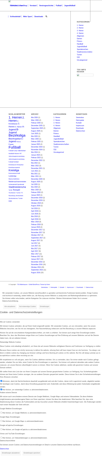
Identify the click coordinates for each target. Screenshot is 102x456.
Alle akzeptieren (9, 306)
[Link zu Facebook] (9, 27)
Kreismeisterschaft (14, 173)
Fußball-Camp (13, 150)
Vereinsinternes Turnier (16, 198)
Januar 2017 (35, 259)
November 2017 (36, 232)
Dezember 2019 (36, 198)
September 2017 (37, 238)
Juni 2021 (34, 171)
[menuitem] (13, 5)
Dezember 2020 (36, 179)
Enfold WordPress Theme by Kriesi (39, 284)
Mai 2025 (34, 136)
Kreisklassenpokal (14, 167)
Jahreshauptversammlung (16, 156)
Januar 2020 (35, 195)
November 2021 (36, 168)
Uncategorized (82, 60)
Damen (79, 38)
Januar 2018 (35, 227)
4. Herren (80, 33)
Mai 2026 (34, 117)
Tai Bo (10, 190)
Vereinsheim (19, 195)
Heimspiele (80, 120)
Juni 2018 (34, 214)
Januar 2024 (35, 155)
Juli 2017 (34, 243)
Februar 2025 (36, 141)
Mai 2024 (34, 152)
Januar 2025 (35, 144)
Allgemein (80, 36)
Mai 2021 (34, 174)
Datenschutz (80, 131)
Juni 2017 (34, 246)
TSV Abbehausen (22, 284)
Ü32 (78, 57)
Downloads (80, 128)
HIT (20, 153)
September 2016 (37, 270)
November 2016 (36, 264)
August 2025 (35, 131)
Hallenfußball (21, 150)
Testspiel (16, 190)
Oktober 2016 (36, 267)
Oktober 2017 (36, 235)
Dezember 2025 (36, 125)
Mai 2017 (34, 248)
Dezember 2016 (36, 262)
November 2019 (36, 200)
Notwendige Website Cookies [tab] (10, 342)
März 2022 (35, 166)
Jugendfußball (82, 46)
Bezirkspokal (15, 139)
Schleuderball (13, 184)
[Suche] (46, 16)
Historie (16, 153)
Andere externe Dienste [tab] (8, 392)
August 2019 (35, 206)
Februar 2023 (36, 157)
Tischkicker (12, 192)
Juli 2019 (34, 208)
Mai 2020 (34, 187)
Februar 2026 (36, 123)
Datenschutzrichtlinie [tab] (7, 441)
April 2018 (34, 219)
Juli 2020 (34, 184)
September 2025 (37, 128)
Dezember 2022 (36, 160)
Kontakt (79, 123)
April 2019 (34, 211)
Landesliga (12, 176)
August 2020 (35, 182)
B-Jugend (14, 131)
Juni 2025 (34, 133)
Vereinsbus (80, 117)
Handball (80, 44)
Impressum (80, 125)
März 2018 (35, 222)
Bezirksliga (17, 135)
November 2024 (36, 150)
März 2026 (35, 120)
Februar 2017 (36, 256)
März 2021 (35, 176)
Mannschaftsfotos (14, 179)
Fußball (15, 147)
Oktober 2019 (36, 203)
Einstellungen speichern (32, 453)
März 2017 (35, 254)
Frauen (11, 144)
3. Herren (80, 31)
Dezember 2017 (36, 230)
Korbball (16, 162)
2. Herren (80, 28)
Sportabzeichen (82, 49)
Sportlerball (20, 184)
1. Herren (80, 25)
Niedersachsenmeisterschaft (20, 182)
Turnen (79, 55)
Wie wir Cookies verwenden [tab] (10, 322)
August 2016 (35, 272)
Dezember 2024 (36, 147)
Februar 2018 (36, 224)
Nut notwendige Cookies (27, 306)
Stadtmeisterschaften (84, 52)
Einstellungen (44, 306)
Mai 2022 (34, 163)
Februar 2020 (36, 192)
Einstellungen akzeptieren (11, 453)
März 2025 (35, 139)
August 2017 (35, 240)
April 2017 (34, 251)
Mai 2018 (34, 216)
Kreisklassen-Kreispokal (16, 164)
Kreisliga (14, 170)
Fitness (79, 41)
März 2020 (35, 190)
